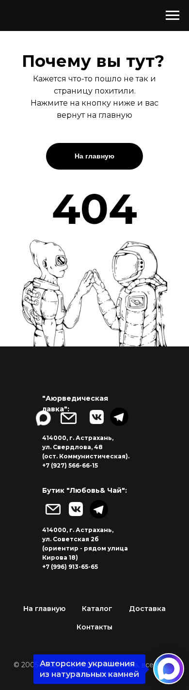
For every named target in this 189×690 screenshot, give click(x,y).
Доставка (147, 608)
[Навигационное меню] (172, 15)
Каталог (97, 608)
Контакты (94, 627)
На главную (44, 608)
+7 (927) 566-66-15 (70, 465)
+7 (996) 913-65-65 (70, 566)
